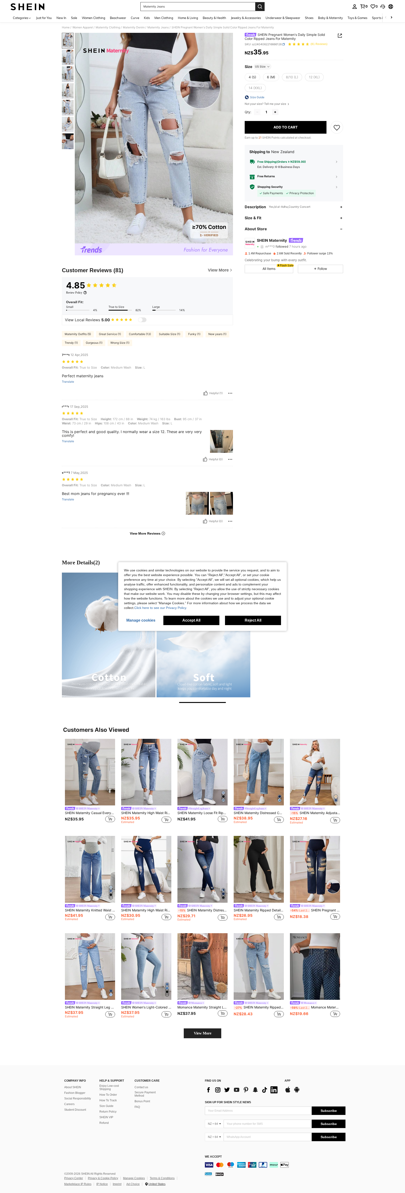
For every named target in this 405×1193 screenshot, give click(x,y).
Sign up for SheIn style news (228, 1102)
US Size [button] (260, 66)
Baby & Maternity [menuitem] (330, 18)
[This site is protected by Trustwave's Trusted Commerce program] (208, 1173)
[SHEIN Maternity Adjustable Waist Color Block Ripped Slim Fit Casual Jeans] (315, 772)
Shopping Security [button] (270, 187)
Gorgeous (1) (94, 342)
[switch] (142, 319)
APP (287, 1080)
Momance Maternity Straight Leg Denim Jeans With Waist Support (202, 1007)
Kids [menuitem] (147, 18)
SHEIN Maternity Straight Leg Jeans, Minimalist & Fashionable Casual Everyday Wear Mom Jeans (90, 1007)
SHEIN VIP (106, 1117)
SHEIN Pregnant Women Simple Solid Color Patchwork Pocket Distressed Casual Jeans (315, 910)
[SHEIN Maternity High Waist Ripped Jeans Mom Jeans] (146, 772)
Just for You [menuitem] (44, 18)
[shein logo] (28, 6)
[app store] (288, 1092)
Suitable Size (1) (169, 334)
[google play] (296, 1092)
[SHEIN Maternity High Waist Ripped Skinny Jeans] (146, 869)
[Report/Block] (230, 393)
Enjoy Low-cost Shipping (109, 1087)
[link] (364, 6)
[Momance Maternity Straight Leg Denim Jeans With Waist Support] (202, 966)
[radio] (252, 77)
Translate (68, 381)
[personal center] (354, 6)
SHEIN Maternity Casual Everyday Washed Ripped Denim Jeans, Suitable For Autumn (90, 813)
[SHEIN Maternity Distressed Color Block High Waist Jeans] (259, 772)
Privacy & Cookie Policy (103, 1178)
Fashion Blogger (74, 1093)
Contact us (141, 1087)
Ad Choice (133, 1184)
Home (66, 27)
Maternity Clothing (108, 27)
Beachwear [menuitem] (118, 18)
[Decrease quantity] (257, 112)
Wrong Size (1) (119, 342)
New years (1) (217, 334)
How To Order (108, 1094)
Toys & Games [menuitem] (357, 18)
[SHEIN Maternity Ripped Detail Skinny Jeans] (259, 869)
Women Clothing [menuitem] (93, 18)
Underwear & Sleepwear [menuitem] (283, 18)
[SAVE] (336, 127)
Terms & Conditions (162, 1178)
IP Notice (102, 1184)
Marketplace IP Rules (77, 1184)
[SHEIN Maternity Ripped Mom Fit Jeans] (259, 966)
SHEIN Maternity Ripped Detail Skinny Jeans (259, 910)
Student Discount (75, 1109)
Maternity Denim (134, 27)
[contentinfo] (275, 1165)
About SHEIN (72, 1087)
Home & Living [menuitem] (188, 18)
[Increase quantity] (275, 112)
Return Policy (107, 1111)
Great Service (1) (110, 334)
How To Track (108, 1100)
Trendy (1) (71, 342)
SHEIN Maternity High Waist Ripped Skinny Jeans (146, 910)
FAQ (137, 1107)
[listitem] (90, 784)
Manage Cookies (134, 1178)
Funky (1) (194, 334)
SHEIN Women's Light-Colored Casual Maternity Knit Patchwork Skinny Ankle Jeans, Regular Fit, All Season (146, 1007)
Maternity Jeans (158, 27)
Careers (69, 1104)
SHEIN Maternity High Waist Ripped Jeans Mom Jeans (146, 813)
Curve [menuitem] (135, 18)
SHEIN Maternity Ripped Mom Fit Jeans (259, 1007)
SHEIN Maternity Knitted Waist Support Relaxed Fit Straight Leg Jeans (90, 910)
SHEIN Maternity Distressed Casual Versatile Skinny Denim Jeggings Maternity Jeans (203, 910)
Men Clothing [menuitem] (163, 18)
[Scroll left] (385, 17)
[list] (242, 1089)
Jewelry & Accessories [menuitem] (246, 18)
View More (202, 1033)
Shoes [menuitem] (309, 18)
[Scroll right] (391, 17)
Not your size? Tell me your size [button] (266, 104)
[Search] (260, 6)
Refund (104, 1123)
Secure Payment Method (145, 1094)
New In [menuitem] (61, 18)
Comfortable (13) (140, 334)
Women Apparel (82, 27)
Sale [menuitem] (74, 18)
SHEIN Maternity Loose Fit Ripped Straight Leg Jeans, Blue (202, 813)
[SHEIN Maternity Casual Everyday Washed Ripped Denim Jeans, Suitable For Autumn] (90, 772)
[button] (383, 6)
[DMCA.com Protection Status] (219, 1173)
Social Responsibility (77, 1098)
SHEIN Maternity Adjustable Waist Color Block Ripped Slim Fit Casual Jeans (315, 813)
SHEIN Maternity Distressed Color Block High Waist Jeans (259, 813)
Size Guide (106, 1106)
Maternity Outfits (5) (78, 334)
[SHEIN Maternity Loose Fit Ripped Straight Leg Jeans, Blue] (202, 772)
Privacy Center (73, 1178)
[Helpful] (205, 393)
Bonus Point (142, 1101)
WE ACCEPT (213, 1156)
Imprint (117, 1184)
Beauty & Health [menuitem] (214, 18)
